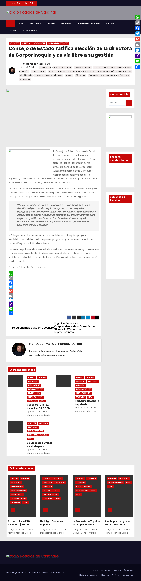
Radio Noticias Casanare (58, 43)
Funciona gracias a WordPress (20, 572)
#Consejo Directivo (83, 67)
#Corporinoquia (38, 71)
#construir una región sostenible (108, 67)
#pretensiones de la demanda (102, 75)
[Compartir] (54, 313)
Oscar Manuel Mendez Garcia (37, 64)
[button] (134, 27)
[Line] (54, 309)
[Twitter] (54, 287)
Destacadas (35, 23)
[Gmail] (54, 291)
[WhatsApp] (54, 273)
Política (13, 30)
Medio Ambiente (39, 43)
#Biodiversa (45, 67)
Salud (128, 483)
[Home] (10, 23)
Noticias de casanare (89, 23)
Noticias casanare (35, 389)
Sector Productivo (35, 397)
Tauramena (32, 401)
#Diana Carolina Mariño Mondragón (64, 71)
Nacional (110, 23)
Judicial (51, 23)
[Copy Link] (54, 278)
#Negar (69, 75)
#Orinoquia (80, 75)
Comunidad (80, 381)
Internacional (30, 30)
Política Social (34, 393)
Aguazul (31, 377)
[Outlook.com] (54, 300)
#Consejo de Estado (62, 67)
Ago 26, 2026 (33, 411)
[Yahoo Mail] (54, 304)
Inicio (20, 23)
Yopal (42, 401)
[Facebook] (54, 282)
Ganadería (80, 385)
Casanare (42, 377)
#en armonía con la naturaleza (48, 75)
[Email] (54, 295)
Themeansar (58, 572)
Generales (66, 23)
